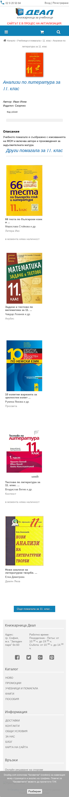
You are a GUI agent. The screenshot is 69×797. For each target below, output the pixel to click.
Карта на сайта (16, 747)
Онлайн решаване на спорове (24, 769)
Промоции (13, 683)
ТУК (54, 781)
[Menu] (7, 32)
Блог (8, 741)
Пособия (12, 699)
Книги (9, 693)
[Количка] (47, 32)
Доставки (12, 720)
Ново (9, 677)
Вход (48, 3)
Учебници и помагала (21, 688)
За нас (10, 736)
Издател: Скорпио (14, 105)
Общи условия (16, 731)
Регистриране (60, 3)
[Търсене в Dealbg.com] (58, 32)
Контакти (12, 725)
